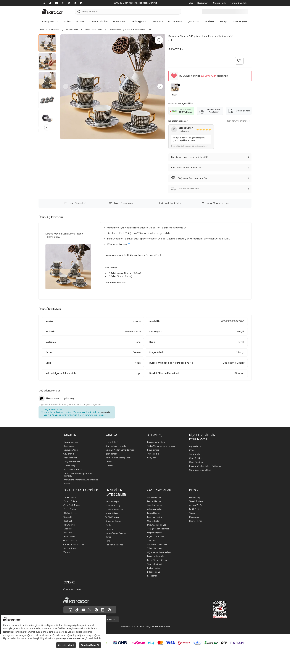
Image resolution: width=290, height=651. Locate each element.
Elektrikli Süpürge (113, 505)
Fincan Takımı (69, 509)
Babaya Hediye (154, 501)
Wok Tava (67, 532)
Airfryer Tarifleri (196, 505)
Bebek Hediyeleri (154, 513)
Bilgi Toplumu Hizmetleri (116, 446)
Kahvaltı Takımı (70, 501)
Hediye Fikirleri (195, 521)
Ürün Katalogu (69, 465)
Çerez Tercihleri (196, 462)
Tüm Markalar (153, 454)
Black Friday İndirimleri (157, 560)
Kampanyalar (153, 450)
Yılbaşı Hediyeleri (154, 548)
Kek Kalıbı (67, 528)
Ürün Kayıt (110, 465)
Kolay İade (151, 457)
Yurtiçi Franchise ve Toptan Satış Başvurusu (77, 474)
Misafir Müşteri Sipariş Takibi (118, 457)
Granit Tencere (70, 540)
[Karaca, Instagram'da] (70, 609)
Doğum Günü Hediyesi (156, 525)
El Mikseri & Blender (114, 509)
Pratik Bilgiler (195, 509)
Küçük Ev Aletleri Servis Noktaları (119, 450)
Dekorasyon (194, 517)
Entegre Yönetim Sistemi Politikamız (205, 466)
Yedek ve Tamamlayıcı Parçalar (161, 446)
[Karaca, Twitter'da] (89, 609)
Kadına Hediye (153, 568)
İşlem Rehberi (111, 454)
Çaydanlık (67, 517)
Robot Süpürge (112, 501)
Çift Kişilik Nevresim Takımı (75, 544)
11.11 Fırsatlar (152, 576)
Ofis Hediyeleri (153, 521)
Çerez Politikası (195, 458)
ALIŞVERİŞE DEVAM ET (144, 31)
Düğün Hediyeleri (154, 532)
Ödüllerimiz (68, 454)
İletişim (66, 483)
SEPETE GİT (145, 39)
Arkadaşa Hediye (154, 509)
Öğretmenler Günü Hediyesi (159, 552)
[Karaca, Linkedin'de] (102, 609)
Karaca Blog (194, 497)
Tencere (109, 529)
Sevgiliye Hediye (154, 505)
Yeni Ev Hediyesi (154, 564)
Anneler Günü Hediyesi (157, 544)
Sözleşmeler (194, 454)
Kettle (108, 525)
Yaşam (192, 513)
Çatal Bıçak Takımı (71, 505)
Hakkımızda (68, 446)
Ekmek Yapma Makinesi (115, 533)
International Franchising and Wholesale (80, 479)
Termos (66, 552)
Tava (107, 541)
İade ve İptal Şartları (114, 442)
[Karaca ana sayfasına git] (76, 600)
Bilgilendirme (195, 446)
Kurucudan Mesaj (70, 450)
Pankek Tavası (69, 536)
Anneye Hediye (154, 497)
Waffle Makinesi (112, 517)
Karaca (69, 435)
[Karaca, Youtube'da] (83, 609)
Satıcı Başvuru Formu (72, 469)
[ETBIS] (214, 609)
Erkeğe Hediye (153, 572)
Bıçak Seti (67, 521)
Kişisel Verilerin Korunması (202, 437)
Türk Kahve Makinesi (114, 544)
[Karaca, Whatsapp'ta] (109, 609)
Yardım (111, 435)
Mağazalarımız (70, 457)
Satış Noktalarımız (71, 461)
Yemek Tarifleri (196, 501)
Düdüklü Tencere (70, 513)
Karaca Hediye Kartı (156, 442)
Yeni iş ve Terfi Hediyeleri (158, 528)
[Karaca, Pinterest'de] (96, 609)
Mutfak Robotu (111, 513)
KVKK (191, 450)
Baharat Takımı (70, 548)
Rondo (108, 537)
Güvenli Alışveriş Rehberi (200, 470)
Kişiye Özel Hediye (155, 536)
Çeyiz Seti (151, 540)
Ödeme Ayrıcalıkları (72, 589)
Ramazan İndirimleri (156, 556)
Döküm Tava (68, 525)
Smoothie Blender (113, 521)
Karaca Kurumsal (70, 442)
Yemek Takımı (69, 497)
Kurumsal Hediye (154, 517)
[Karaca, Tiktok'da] (77, 609)
